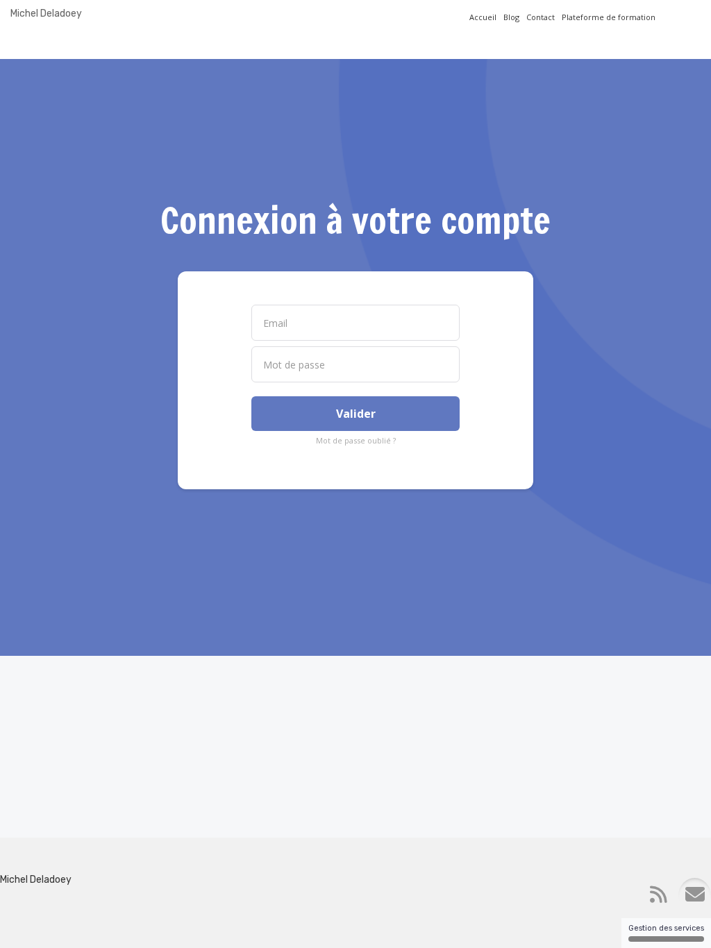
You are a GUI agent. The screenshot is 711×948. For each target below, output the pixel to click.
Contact (540, 17)
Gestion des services (666, 928)
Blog (511, 17)
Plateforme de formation (608, 17)
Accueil (482, 17)
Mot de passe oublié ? (356, 440)
